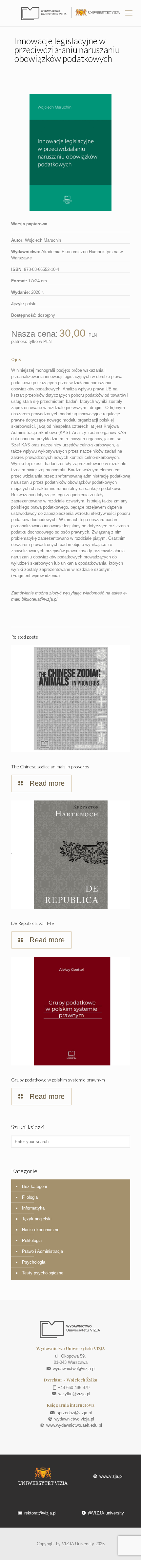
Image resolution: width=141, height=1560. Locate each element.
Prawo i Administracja (42, 1251)
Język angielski (36, 1218)
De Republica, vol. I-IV (32, 923)
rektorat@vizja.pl (39, 1513)
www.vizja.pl (110, 1476)
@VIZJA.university (105, 1513)
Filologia (30, 1197)
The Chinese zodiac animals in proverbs (50, 766)
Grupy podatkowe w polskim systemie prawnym (58, 1079)
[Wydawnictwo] (70, 13)
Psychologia (33, 1262)
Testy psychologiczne (42, 1272)
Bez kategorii (34, 1186)
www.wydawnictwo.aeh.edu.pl (73, 1425)
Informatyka (33, 1208)
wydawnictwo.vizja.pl (73, 1419)
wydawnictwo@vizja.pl (73, 1368)
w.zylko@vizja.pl (73, 1393)
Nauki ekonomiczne (40, 1229)
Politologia (32, 1240)
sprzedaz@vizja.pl (73, 1412)
